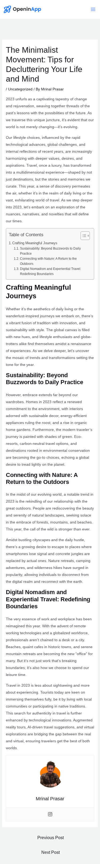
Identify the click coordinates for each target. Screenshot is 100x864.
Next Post (50, 852)
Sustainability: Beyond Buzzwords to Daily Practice (50, 251)
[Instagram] (50, 814)
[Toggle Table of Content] (83, 235)
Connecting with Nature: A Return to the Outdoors (48, 261)
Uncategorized (20, 89)
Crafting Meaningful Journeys (34, 243)
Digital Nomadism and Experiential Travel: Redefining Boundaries (50, 271)
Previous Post (50, 837)
